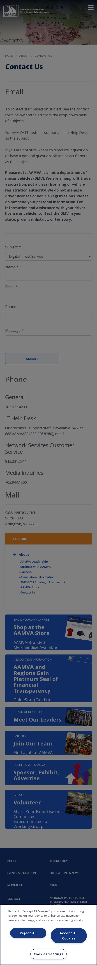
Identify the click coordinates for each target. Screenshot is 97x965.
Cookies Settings (48, 954)
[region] (48, 935)
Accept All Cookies (69, 935)
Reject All (28, 933)
